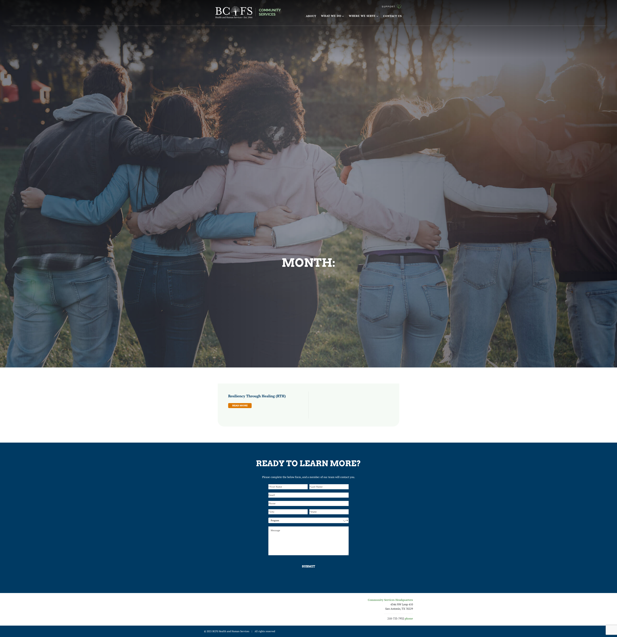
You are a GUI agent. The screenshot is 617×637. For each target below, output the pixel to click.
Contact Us (392, 16)
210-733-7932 (395, 618)
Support (388, 6)
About (311, 16)
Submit (308, 566)
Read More (240, 405)
